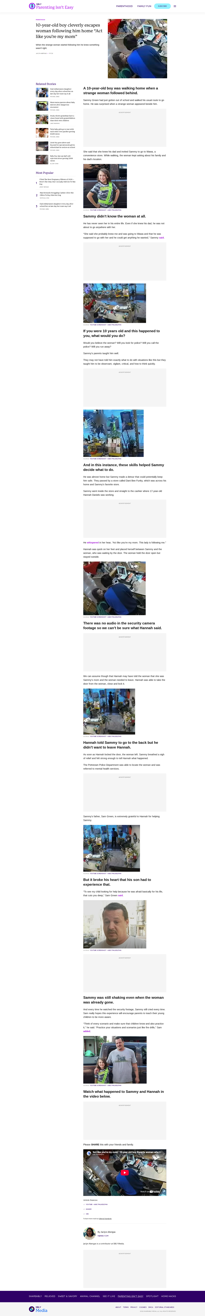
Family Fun (144, 6)
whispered (93, 542)
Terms (126, 1307)
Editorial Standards (105, 1219)
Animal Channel (90, 1296)
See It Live (109, 1296)
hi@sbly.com (103, 1236)
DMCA (150, 1307)
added (86, 1031)
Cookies (142, 1307)
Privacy (133, 1307)
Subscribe (162, 6)
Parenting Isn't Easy (130, 1296)
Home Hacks (168, 1296)
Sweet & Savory (67, 1296)
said (161, 237)
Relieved (50, 1296)
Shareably (35, 1296)
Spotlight (152, 1296)
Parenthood (124, 6)
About (118, 1307)
